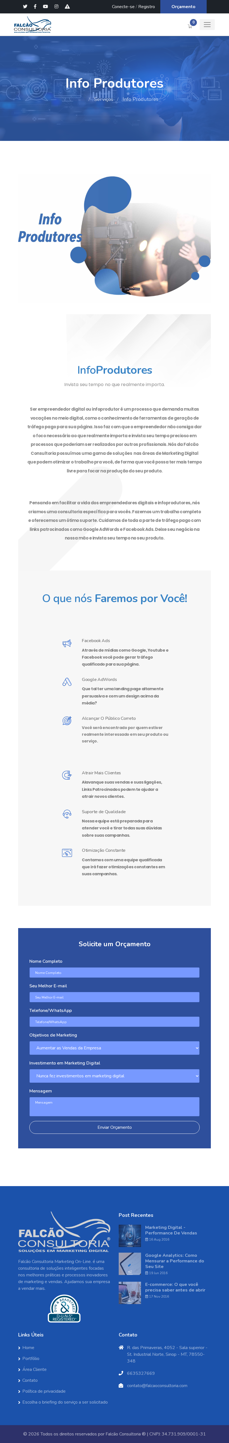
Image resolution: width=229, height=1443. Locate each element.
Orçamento (183, 7)
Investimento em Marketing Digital (64, 1063)
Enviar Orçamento (114, 1127)
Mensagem (40, 1091)
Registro (146, 7)
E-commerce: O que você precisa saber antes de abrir (175, 1287)
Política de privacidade (44, 1391)
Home (78, 99)
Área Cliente (34, 1369)
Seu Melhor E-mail (48, 986)
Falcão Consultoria (123, 1434)
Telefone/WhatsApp (50, 1010)
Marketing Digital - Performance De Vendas (171, 1230)
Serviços (103, 99)
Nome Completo (45, 961)
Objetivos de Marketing (53, 1035)
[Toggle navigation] (207, 24)
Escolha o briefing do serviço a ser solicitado (65, 1402)
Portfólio (30, 1359)
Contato (30, 1380)
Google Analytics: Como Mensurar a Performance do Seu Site (174, 1261)
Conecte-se (123, 7)
